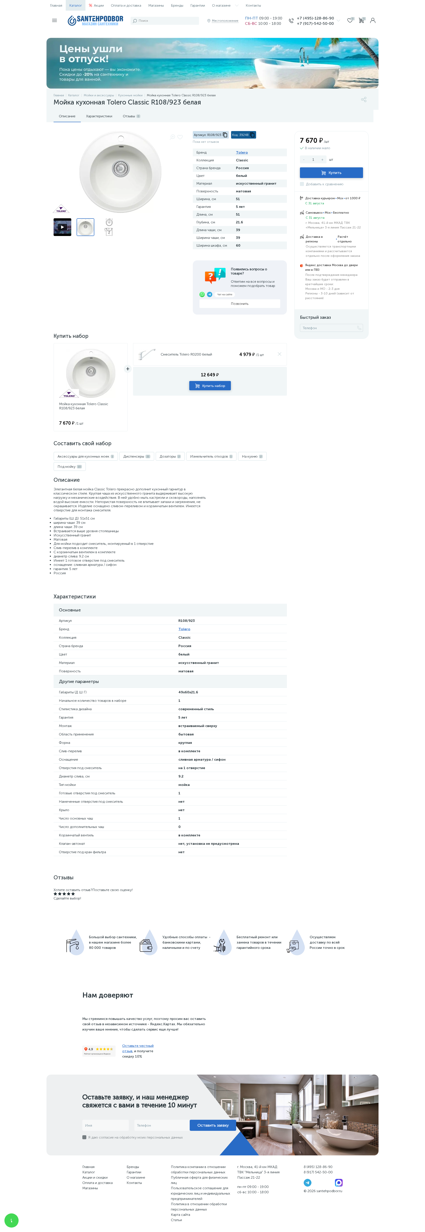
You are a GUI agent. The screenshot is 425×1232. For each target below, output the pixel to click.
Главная (56, 5)
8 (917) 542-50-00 (318, 1172)
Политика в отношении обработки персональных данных (199, 1206)
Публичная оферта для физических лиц (199, 1180)
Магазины (156, 5)
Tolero (242, 152)
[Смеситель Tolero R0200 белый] (147, 354)
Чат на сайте (224, 294)
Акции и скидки (95, 1177)
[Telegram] (307, 1182)
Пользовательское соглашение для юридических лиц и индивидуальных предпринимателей (200, 1193)
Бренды (177, 5)
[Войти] (373, 21)
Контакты (253, 5)
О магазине (221, 5)
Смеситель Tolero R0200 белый (186, 354)
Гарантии (197, 5)
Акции (99, 5)
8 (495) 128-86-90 (318, 1167)
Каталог (75, 5)
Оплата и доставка (126, 5)
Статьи (176, 1220)
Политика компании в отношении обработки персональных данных (198, 1169)
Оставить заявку (213, 1125)
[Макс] (339, 1182)
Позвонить (240, 304)
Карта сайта (180, 1215)
